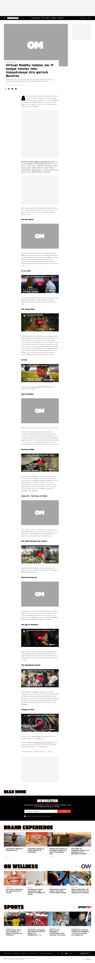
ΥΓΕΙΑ (51, 887)
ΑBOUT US (25, 953)
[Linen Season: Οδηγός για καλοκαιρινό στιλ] (15, 839)
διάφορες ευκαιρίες (36, 387)
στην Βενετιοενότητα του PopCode (43, 742)
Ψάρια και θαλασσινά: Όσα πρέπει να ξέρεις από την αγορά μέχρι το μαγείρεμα (80, 891)
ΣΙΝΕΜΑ (49, 751)
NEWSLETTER (84, 953)
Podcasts (61, 18)
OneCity (47, 18)
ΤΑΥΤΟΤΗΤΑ (16, 953)
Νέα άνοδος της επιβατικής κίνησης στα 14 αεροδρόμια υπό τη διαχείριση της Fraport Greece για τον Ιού (80, 852)
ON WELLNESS (21, 867)
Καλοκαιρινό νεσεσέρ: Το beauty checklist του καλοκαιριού (36, 850)
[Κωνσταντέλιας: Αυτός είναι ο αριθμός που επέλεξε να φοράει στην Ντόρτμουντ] (15, 919)
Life (42, 18)
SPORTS (14, 907)
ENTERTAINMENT (27, 751)
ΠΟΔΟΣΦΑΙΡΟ (9, 928)
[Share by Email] (16, 89)
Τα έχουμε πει (25, 387)
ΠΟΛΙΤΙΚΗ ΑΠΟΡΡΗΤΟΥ (46, 953)
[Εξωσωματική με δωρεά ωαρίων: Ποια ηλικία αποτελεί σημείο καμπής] (58, 878)
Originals (54, 18)
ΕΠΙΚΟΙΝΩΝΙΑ (7, 953)
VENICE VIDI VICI (11, 62)
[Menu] (4, 18)
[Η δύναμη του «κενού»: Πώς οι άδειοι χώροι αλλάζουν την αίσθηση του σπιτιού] (37, 878)
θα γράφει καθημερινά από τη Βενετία (39, 161)
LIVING (30, 887)
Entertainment (35, 18)
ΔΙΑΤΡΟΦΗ (74, 887)
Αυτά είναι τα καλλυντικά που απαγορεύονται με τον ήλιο (14, 891)
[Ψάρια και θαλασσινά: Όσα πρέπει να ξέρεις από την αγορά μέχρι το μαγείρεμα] (80, 878)
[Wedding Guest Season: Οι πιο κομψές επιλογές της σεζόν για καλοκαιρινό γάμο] (58, 839)
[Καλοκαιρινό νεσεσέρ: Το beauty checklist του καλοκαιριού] (37, 839)
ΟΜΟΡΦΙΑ (8, 887)
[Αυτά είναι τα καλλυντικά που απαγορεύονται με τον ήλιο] (15, 878)
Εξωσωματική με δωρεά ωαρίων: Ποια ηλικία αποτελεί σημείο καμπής (58, 891)
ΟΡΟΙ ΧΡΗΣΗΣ (33, 953)
